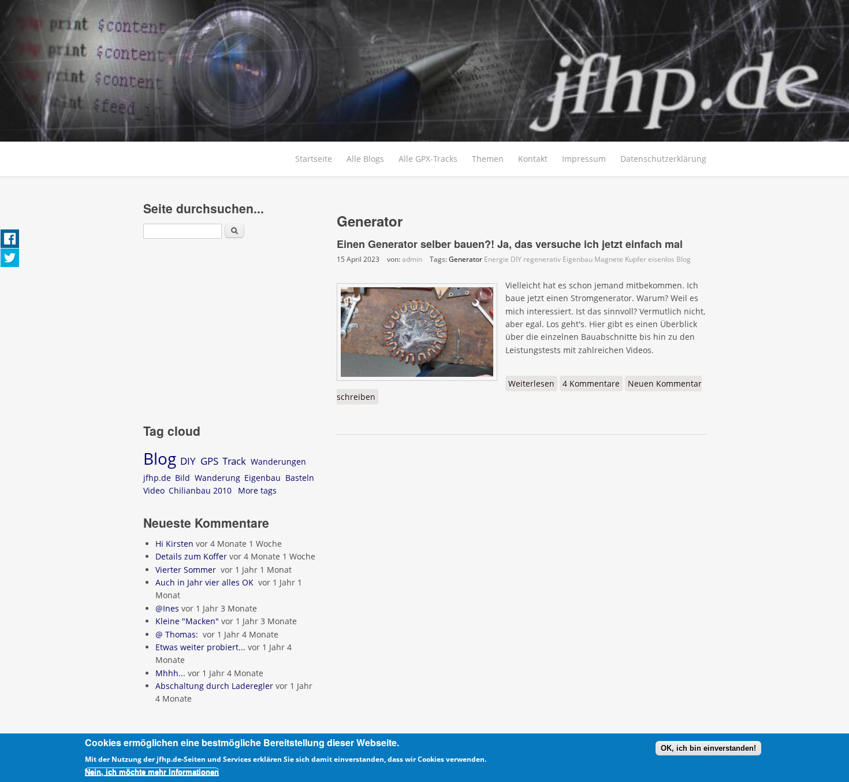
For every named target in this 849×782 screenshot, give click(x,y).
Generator (465, 259)
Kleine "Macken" (187, 621)
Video (154, 490)
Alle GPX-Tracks (428, 158)
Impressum (584, 158)
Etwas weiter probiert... (200, 647)
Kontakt (533, 158)
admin (412, 259)
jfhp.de (157, 477)
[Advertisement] (231, 333)
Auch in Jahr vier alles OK (205, 582)
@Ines (167, 608)
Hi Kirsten (174, 543)
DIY (516, 259)
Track (234, 461)
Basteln (299, 477)
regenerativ (542, 259)
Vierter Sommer (186, 569)
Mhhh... (170, 673)
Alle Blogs (365, 158)
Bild (182, 477)
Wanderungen (278, 461)
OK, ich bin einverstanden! (708, 748)
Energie (496, 259)
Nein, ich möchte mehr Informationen (152, 772)
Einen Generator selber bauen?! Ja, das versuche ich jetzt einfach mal (510, 243)
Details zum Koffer (191, 556)
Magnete (608, 259)
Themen (488, 158)
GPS (209, 461)
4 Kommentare (591, 383)
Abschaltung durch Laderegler (214, 685)
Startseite (313, 158)
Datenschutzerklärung (663, 158)
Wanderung (217, 477)
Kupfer (635, 259)
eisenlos (661, 259)
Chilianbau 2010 (200, 490)
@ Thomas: (177, 634)
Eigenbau (578, 259)
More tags (257, 490)
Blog (683, 259)
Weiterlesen (532, 383)
